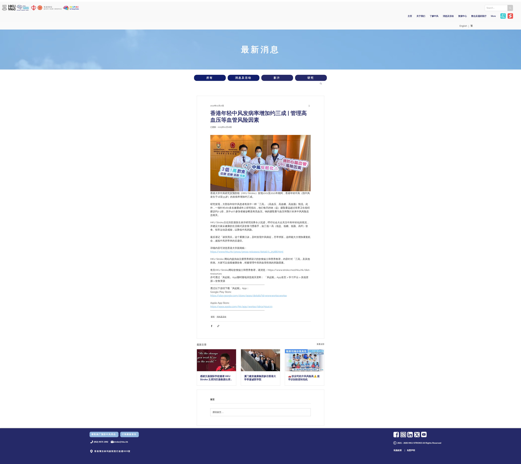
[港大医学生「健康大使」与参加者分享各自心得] (304, 360)
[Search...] (510, 8)
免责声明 (411, 450)
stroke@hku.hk (121, 442)
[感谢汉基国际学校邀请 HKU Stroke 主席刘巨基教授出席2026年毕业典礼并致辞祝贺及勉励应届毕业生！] (216, 360)
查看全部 (320, 344)
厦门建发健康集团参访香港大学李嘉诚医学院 (260, 378)
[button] (321, 83)
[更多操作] (309, 105)
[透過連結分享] (218, 326)
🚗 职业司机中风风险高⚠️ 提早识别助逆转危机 (304, 378)
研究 (213, 317)
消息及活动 (221, 317)
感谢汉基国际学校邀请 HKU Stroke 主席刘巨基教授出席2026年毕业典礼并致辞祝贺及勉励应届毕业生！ (216, 378)
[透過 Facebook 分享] (211, 326)
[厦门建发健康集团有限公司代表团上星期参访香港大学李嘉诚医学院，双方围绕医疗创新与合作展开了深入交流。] (260, 360)
